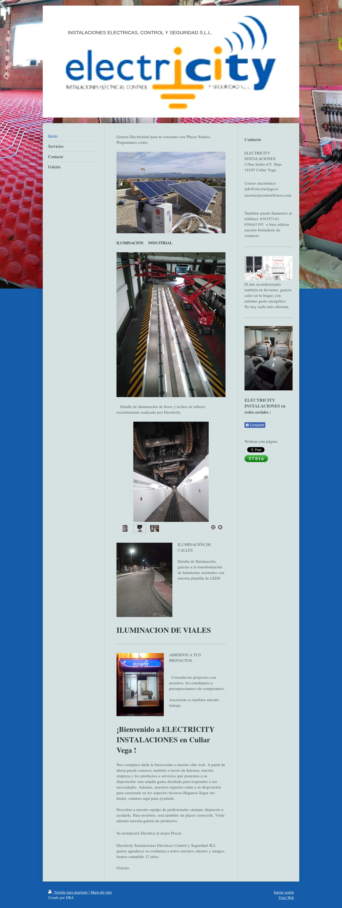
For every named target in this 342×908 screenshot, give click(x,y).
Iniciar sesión (284, 892)
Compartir (256, 425)
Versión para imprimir (71, 892)
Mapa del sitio (101, 892)
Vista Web (286, 897)
